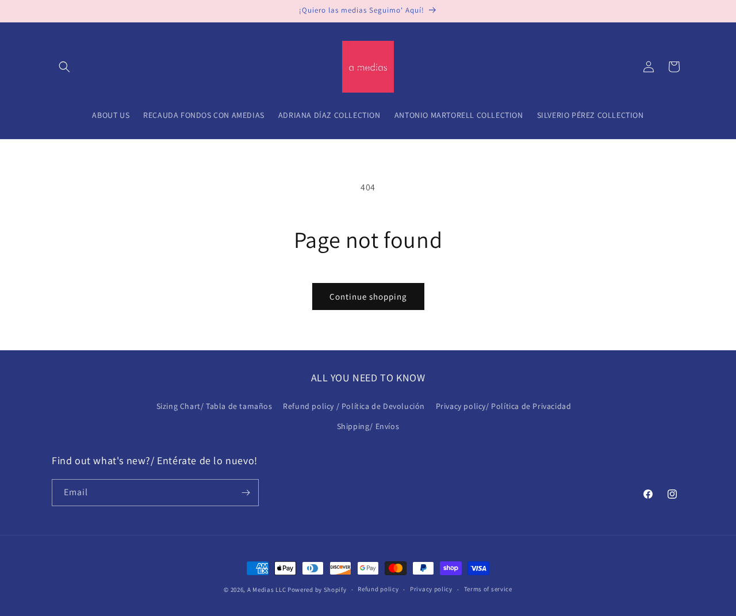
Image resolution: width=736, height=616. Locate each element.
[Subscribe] (245, 492)
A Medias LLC (266, 590)
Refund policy (378, 589)
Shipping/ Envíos (368, 426)
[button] (64, 66)
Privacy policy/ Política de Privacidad (504, 406)
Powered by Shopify (317, 590)
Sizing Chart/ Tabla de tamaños (214, 406)
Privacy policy (431, 589)
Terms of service (488, 589)
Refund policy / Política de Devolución (354, 406)
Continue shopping (368, 296)
